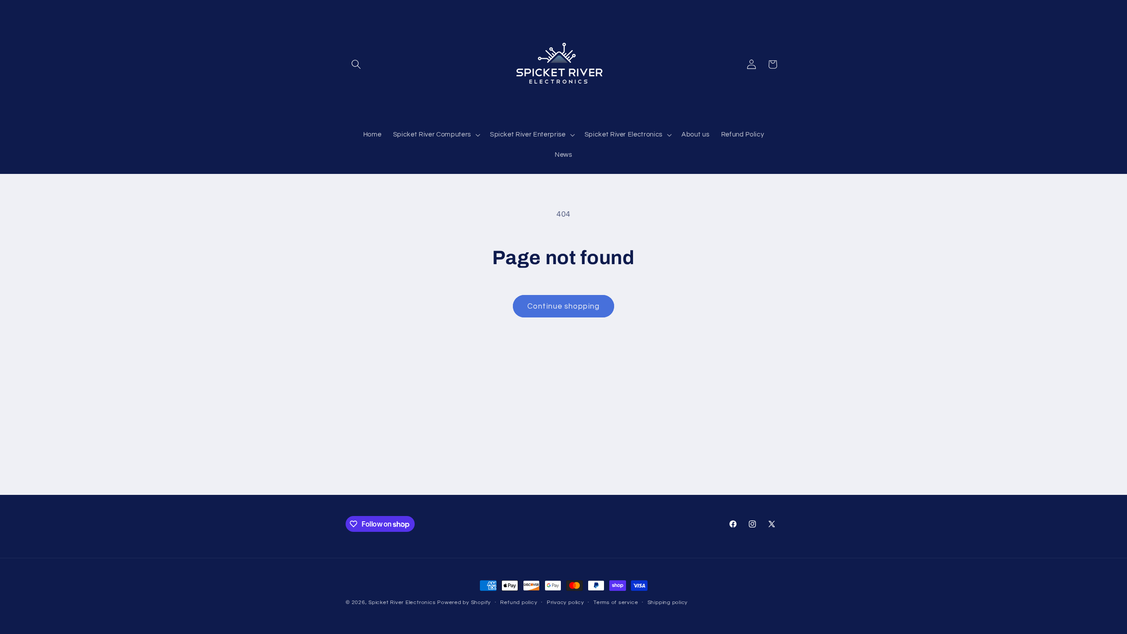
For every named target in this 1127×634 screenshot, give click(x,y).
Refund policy (518, 602)
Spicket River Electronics (401, 602)
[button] (356, 64)
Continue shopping (563, 306)
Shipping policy (668, 602)
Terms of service (615, 602)
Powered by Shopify (464, 602)
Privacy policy (565, 602)
